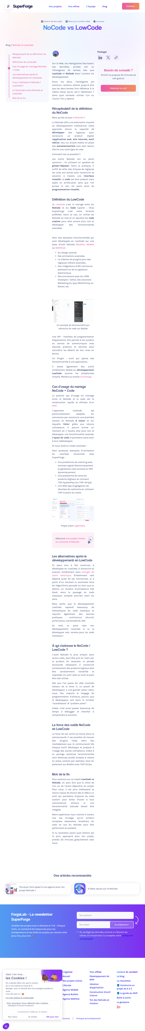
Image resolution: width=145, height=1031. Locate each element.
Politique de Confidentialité (88, 1018)
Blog (104, 6)
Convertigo (85, 376)
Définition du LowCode (24, 62)
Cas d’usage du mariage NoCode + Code (29, 68)
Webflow (59, 247)
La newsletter (124, 980)
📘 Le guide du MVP (127, 993)
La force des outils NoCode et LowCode (27, 92)
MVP (54, 405)
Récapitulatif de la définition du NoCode (29, 56)
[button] (55, 7)
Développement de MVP (99, 978)
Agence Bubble (70, 994)
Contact (131, 6)
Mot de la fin (19, 98)
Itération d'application (97, 986)
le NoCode (77, 117)
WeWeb (90, 244)
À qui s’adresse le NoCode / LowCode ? (26, 84)
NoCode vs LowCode (22, 45)
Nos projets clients (72, 980)
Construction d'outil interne (100, 994)
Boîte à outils (124, 997)
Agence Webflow (71, 998)
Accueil (66, 976)
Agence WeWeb (70, 989)
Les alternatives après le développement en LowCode (27, 76)
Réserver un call (118, 88)
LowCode (60, 204)
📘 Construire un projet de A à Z (126, 987)
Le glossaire (123, 1002)
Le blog (120, 976)
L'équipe (90, 6)
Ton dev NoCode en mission (99, 1002)
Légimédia (79, 525)
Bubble (81, 244)
